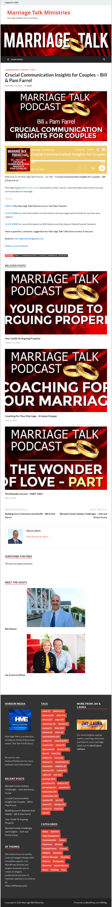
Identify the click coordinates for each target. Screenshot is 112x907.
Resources (46, 865)
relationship (49, 792)
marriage (52, 255)
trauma (46, 808)
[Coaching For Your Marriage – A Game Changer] (56, 381)
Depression (47, 844)
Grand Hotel (61, 762)
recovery (64, 787)
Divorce (58, 844)
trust (58, 808)
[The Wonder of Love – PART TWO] (56, 459)
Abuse (45, 831)
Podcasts (24, 70)
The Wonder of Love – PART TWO (24, 493)
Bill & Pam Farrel (31, 187)
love (57, 775)
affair (61, 715)
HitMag (103, 902)
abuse (46, 711)
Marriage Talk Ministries (38, 12)
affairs (47, 719)
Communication (12, 70)
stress (46, 804)
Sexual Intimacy (61, 865)
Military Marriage (50, 857)
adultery (48, 715)
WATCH (9, 205)
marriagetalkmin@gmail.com (29, 238)
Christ (59, 732)
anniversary (48, 724)
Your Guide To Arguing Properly (22, 338)
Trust (32, 70)
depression (48, 749)
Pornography (58, 861)
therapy (60, 804)
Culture (62, 840)
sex (59, 800)
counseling (61, 741)
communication (29, 255)
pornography (49, 787)
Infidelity (46, 853)
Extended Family (49, 848)
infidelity (60, 766)
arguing (47, 728)
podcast (63, 255)
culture (60, 745)
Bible (16, 255)
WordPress (90, 902)
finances (47, 762)
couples (42, 255)
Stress (45, 870)
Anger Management (50, 836)
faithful (47, 758)
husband (47, 766)
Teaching (54, 870)
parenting (48, 783)
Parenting (65, 857)
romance (47, 800)
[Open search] (104, 59)
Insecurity (57, 853)
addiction (58, 711)
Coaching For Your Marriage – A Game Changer (31, 416)
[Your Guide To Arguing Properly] (56, 303)
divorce (63, 749)
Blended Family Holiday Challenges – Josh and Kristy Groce (19, 789)
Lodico (46, 775)
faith (56, 753)
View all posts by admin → (38, 536)
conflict (46, 741)
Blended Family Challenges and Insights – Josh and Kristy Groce (18, 831)
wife (45, 813)
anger (59, 719)
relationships (49, 796)
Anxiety (63, 724)
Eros (45, 753)
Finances (63, 848)
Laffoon (61, 770)
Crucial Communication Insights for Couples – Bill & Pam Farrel (19, 802)
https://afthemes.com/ (16, 885)
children (47, 732)
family (59, 758)
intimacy (48, 770)
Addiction (55, 831)
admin (29, 85)
